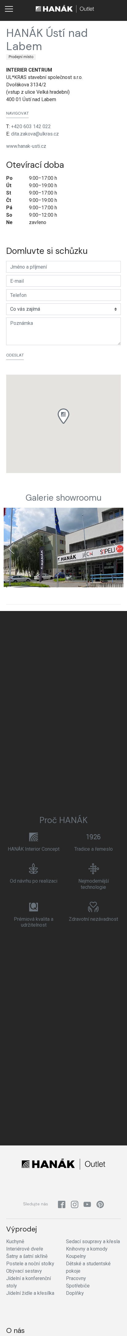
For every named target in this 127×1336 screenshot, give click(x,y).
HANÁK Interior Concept (33, 849)
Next (116, 548)
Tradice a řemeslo (93, 849)
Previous (11, 548)
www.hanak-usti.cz (26, 146)
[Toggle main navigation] (8, 8)
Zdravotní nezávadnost (93, 919)
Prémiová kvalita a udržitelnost (33, 922)
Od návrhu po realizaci (33, 881)
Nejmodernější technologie (93, 884)
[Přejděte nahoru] (113, 1322)
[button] (63, 416)
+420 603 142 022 (31, 126)
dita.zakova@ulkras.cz (35, 134)
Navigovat (17, 113)
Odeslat (15, 355)
